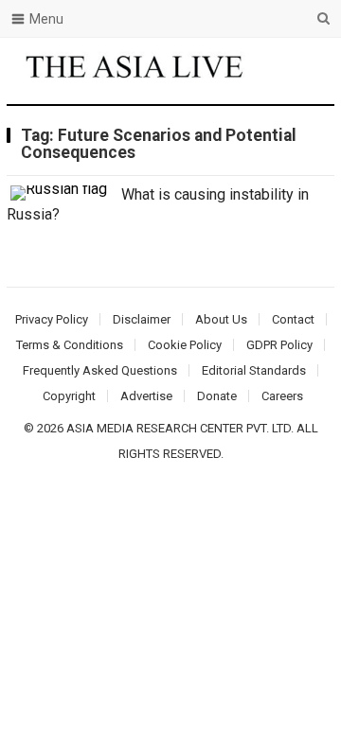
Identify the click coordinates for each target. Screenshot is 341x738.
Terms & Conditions (69, 345)
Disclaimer (141, 319)
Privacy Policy (51, 319)
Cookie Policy (185, 345)
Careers (282, 396)
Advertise (146, 396)
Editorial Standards (254, 370)
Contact (293, 319)
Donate (217, 396)
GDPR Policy (279, 345)
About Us (221, 319)
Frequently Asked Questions (100, 370)
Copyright (69, 396)
